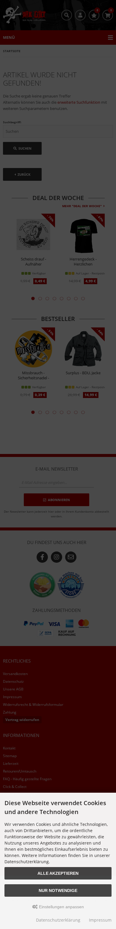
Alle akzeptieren (58, 873)
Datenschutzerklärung (58, 920)
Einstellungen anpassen (61, 906)
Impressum (100, 920)
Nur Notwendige (58, 890)
